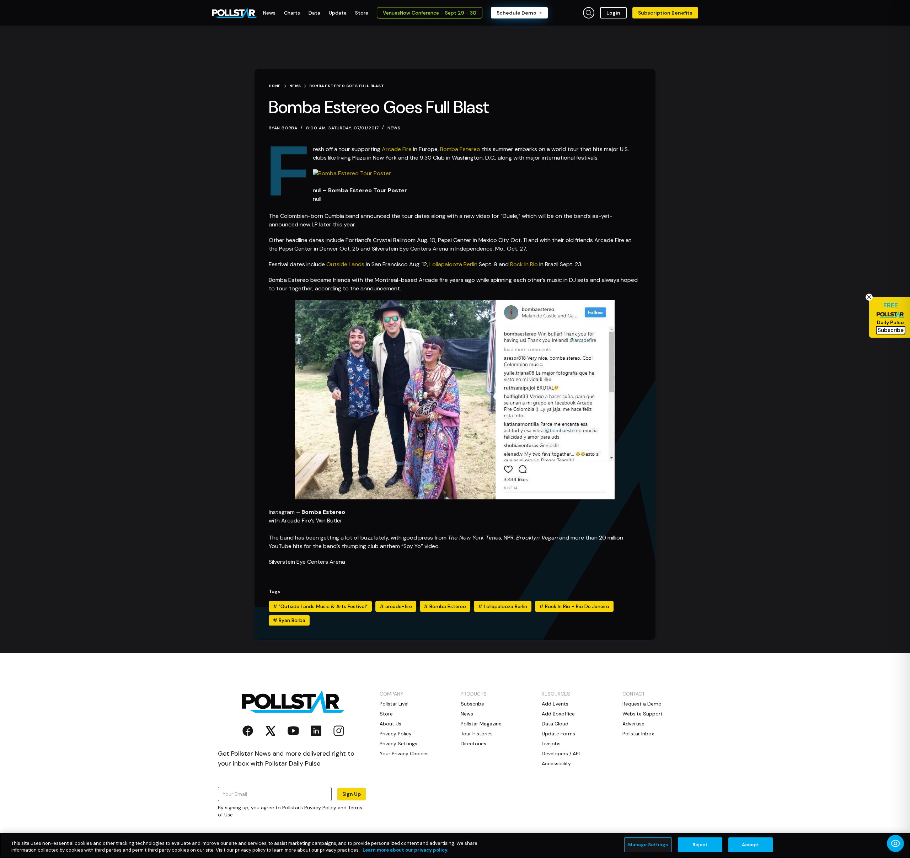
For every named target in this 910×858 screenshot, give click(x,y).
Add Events (555, 704)
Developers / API (561, 753)
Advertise (633, 723)
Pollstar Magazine (481, 723)
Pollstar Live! (394, 704)
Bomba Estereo (460, 149)
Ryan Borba (289, 620)
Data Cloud (555, 723)
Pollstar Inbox (638, 733)
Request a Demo (642, 704)
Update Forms (558, 733)
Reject (700, 845)
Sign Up (351, 794)
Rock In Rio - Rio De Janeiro (574, 606)
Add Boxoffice (558, 713)
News (394, 128)
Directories (473, 743)
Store (386, 713)
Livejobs (551, 743)
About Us (390, 723)
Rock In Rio (524, 264)
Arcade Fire (397, 149)
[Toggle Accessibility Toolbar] (895, 843)
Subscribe (472, 704)
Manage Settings (648, 845)
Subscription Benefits (665, 13)
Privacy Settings (398, 743)
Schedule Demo (516, 13)
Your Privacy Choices (404, 753)
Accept (750, 845)
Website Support (642, 713)
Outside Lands (345, 264)
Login (613, 13)
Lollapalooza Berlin (453, 264)
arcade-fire (396, 606)
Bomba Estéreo (445, 606)
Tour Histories (477, 733)
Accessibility (556, 763)
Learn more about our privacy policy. (405, 850)
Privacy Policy (320, 807)
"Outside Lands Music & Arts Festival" (320, 606)
